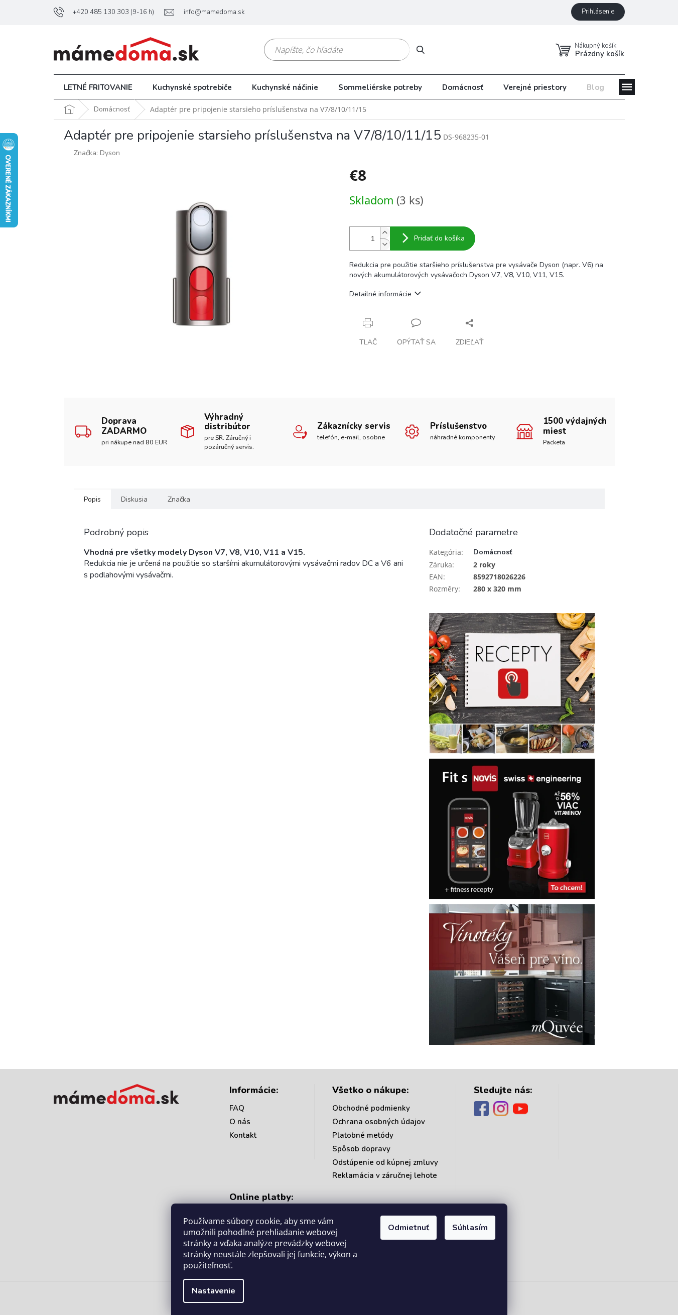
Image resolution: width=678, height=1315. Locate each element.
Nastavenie (213, 1290)
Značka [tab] (179, 499)
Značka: (97, 153)
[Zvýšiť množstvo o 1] (385, 232)
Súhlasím (470, 1227)
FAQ (236, 1108)
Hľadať (424, 49)
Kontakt (242, 1135)
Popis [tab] (92, 499)
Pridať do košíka (439, 238)
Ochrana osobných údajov (378, 1122)
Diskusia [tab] (134, 499)
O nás (239, 1122)
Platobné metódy (362, 1135)
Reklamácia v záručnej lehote (384, 1175)
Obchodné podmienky (371, 1108)
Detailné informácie (380, 294)
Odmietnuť (408, 1227)
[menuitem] (98, 87)
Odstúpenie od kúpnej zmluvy (385, 1162)
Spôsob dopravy (361, 1149)
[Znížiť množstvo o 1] (385, 244)
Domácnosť (492, 552)
